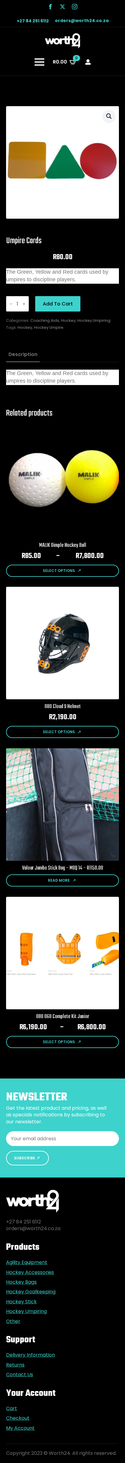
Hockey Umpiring (93, 320)
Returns (15, 1365)
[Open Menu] (39, 62)
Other (13, 1321)
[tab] (23, 354)
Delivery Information (30, 1355)
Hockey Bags (21, 1282)
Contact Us (19, 1374)
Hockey (68, 320)
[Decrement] (11, 304)
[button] (109, 116)
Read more (59, 880)
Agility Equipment (26, 1262)
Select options (59, 570)
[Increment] (24, 304)
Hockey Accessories (30, 1272)
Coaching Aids (44, 320)
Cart (11, 1408)
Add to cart (58, 303)
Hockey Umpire (48, 327)
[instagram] (74, 6)
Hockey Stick (21, 1301)
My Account (20, 1428)
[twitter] (62, 6)
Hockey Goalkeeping (31, 1291)
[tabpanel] (62, 377)
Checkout (17, 1418)
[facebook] (50, 6)
